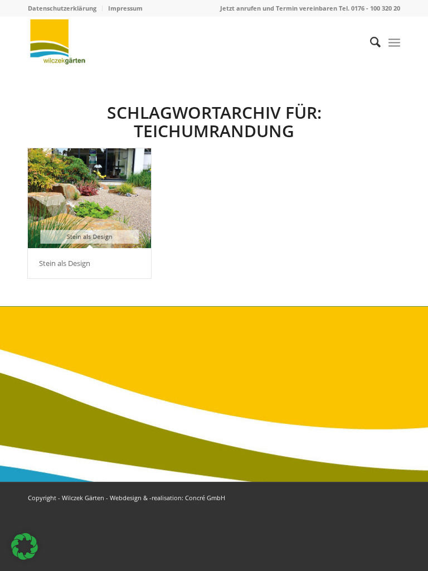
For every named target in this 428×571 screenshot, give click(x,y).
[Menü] (394, 42)
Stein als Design (64, 263)
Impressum (125, 8)
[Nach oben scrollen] (386, 529)
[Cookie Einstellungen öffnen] (24, 556)
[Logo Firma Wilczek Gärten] (57, 42)
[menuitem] (65, 8)
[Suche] (370, 42)
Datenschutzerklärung (62, 8)
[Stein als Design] (89, 198)
